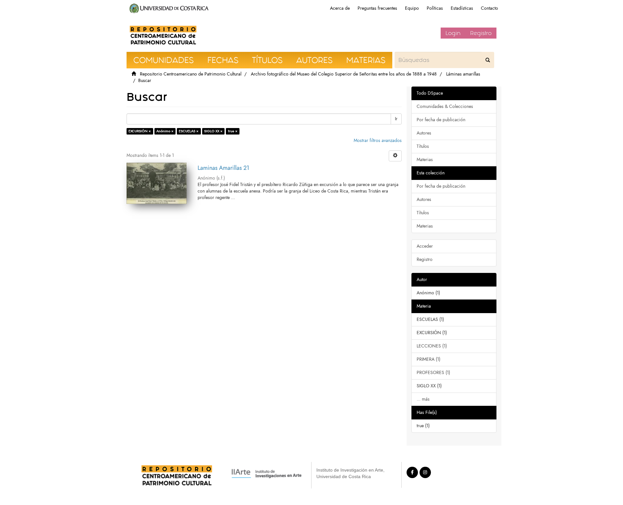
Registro (481, 33)
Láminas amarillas (463, 74)
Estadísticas (462, 8)
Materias (425, 160)
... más (423, 399)
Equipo (412, 8)
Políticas (435, 8)
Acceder (425, 246)
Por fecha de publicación (441, 120)
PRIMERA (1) (428, 359)
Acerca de (340, 8)
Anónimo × (165, 131)
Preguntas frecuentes (377, 8)
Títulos (423, 146)
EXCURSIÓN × (139, 131)
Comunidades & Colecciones (445, 106)
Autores (424, 133)
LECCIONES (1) (432, 346)
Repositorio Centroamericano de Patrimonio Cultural (190, 74)
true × (233, 131)
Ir (396, 119)
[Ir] (487, 60)
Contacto (489, 8)
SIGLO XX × (213, 131)
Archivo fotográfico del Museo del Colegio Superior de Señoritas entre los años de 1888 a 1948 (344, 74)
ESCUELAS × (189, 131)
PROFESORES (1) (433, 373)
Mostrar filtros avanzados (378, 140)
